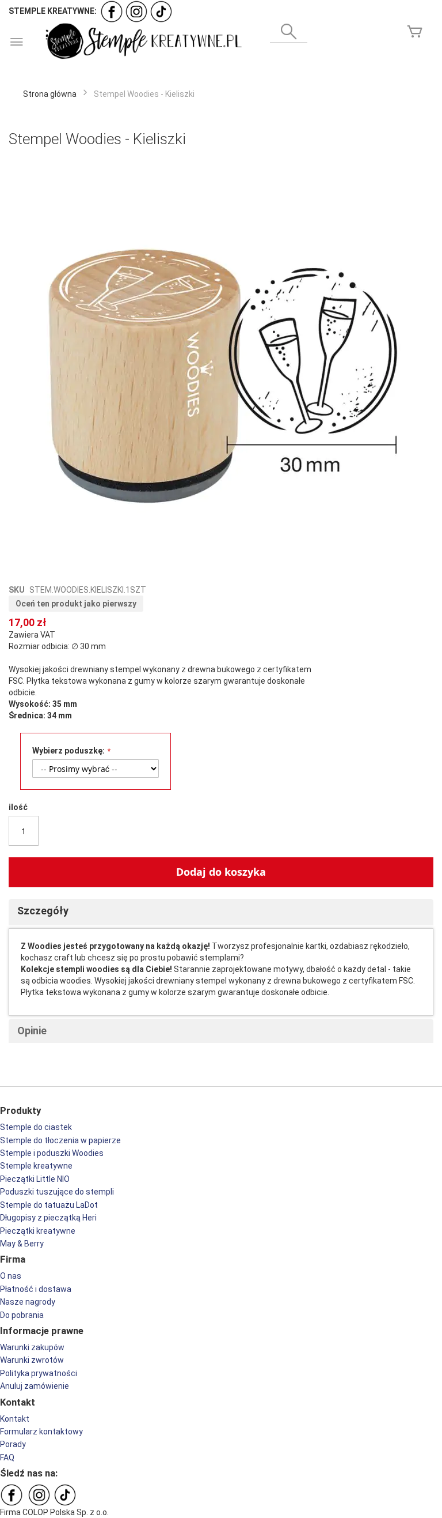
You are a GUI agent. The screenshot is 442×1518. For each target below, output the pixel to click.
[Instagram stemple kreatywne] (136, 11)
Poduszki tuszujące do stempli (57, 1191)
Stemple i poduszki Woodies (52, 1153)
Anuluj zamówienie (34, 1386)
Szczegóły (42, 911)
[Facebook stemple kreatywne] (111, 11)
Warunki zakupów (32, 1347)
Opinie (32, 1030)
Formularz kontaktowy (41, 1431)
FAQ (7, 1457)
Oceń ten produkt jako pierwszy (76, 603)
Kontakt (14, 1418)
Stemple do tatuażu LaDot (49, 1205)
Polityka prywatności (38, 1373)
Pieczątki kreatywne (37, 1231)
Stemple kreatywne (36, 1165)
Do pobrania (22, 1315)
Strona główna (50, 94)
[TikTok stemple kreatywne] (161, 11)
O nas (10, 1275)
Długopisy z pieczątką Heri (48, 1217)
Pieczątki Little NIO (35, 1179)
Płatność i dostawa (35, 1289)
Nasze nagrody (27, 1301)
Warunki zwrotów (32, 1360)
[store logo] (142, 41)
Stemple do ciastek (36, 1127)
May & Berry (22, 1243)
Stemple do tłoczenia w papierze (60, 1140)
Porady (13, 1444)
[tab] (221, 912)
